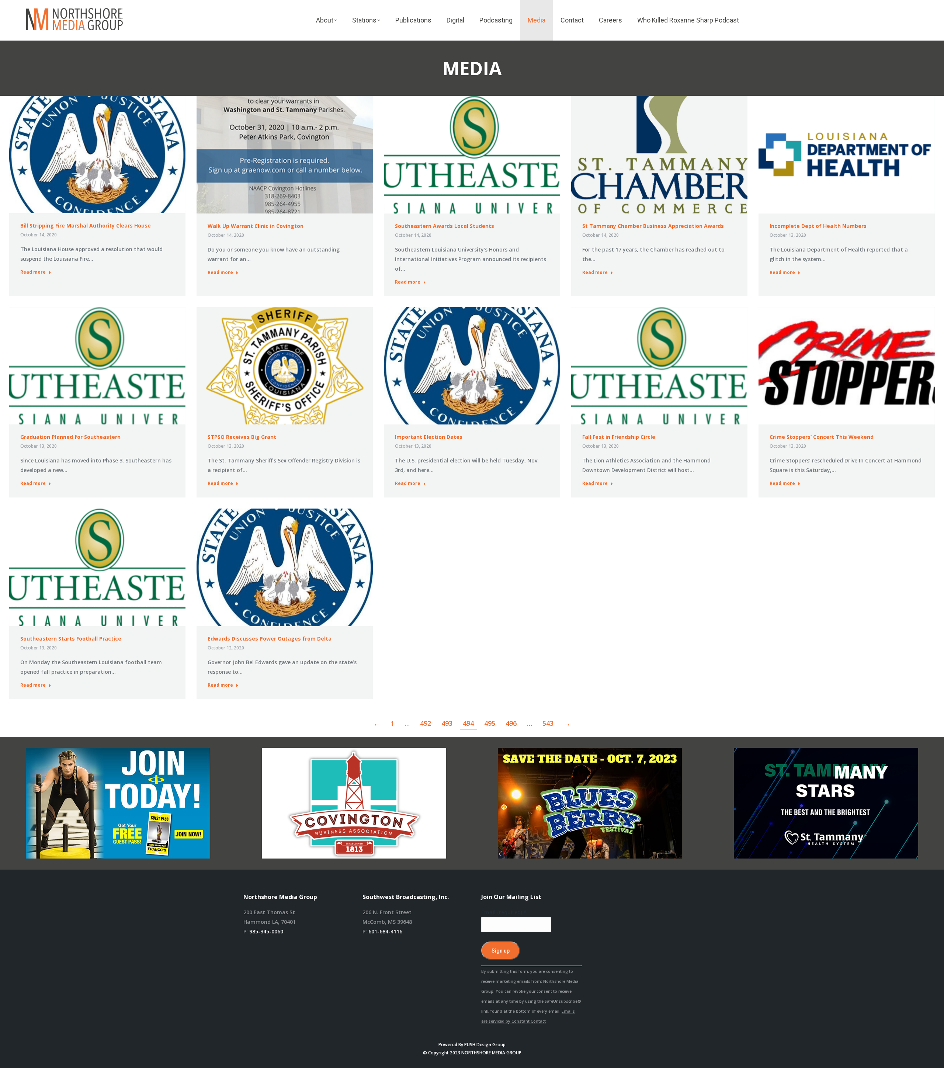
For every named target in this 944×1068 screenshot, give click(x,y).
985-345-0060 (266, 931)
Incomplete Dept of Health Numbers (818, 225)
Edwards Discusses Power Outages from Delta (270, 638)
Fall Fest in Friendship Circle (618, 436)
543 (547, 723)
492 (425, 723)
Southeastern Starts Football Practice (70, 638)
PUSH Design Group (485, 1044)
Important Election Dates (428, 436)
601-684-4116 (385, 931)
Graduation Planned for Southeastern (70, 436)
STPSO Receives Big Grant (242, 436)
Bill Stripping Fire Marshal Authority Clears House (85, 225)
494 (468, 723)
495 (489, 723)
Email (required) (504, 912)
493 (446, 723)
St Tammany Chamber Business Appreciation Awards (653, 225)
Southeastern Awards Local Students (444, 225)
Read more (33, 272)
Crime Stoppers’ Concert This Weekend (822, 436)
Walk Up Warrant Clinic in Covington (255, 225)
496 (511, 723)
